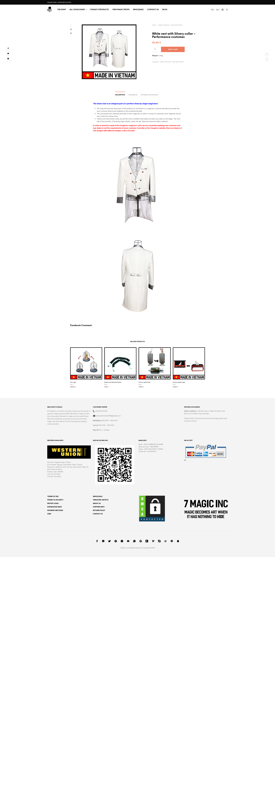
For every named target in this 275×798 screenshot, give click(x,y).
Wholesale (138, 10)
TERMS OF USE (53, 496)
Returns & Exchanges (149, 95)
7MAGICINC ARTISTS (100, 500)
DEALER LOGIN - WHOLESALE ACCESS (59, 2)
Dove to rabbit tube (144, 382)
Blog (164, 10)
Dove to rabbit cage (179, 382)
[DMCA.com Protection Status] (152, 508)
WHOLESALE (97, 496)
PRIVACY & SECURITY (55, 500)
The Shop (61, 10)
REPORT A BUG (53, 503)
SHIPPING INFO (99, 507)
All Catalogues (77, 10)
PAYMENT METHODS (55, 510)
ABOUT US (97, 503)
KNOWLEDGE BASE (54, 507)
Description (120, 95)
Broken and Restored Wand (112, 382)
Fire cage (73, 382)
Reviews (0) (133, 95)
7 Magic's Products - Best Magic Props (170, 25)
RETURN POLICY (99, 510)
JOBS (49, 514)
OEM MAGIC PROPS (120, 10)
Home (154, 25)
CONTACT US (153, 10)
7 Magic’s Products (99, 10)
